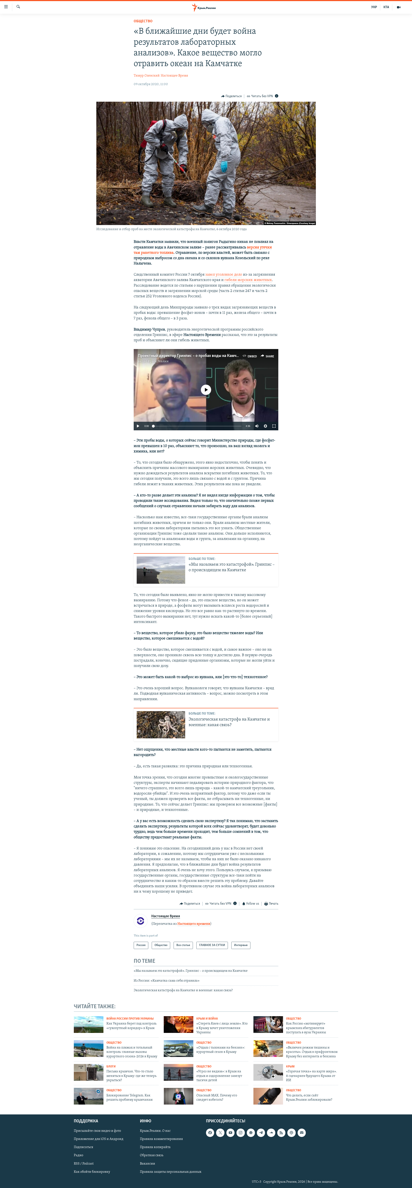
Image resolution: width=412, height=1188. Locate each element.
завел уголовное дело (223, 275)
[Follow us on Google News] (251, 1133)
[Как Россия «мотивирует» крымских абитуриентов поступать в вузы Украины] (268, 1024)
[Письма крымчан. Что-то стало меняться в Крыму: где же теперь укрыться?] (88, 1072)
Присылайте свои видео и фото (97, 1131)
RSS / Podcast (84, 1163)
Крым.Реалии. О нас (155, 1131)
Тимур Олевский (147, 75)
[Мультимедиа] (398, 7)
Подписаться (83, 1147)
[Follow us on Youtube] (230, 1133)
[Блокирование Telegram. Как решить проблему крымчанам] (88, 1096)
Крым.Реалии (158, 361)
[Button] (231, 96)
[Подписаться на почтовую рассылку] (302, 1133)
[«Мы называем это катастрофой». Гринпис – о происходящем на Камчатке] (161, 570)
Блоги (111, 1066)
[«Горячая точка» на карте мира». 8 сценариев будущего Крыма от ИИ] (268, 1072)
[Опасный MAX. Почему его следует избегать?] (178, 1096)
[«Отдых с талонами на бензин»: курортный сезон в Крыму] (178, 1048)
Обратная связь (151, 1155)
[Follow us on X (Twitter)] (220, 1133)
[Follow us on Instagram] (240, 1133)
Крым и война (207, 1018)
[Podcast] (291, 1133)
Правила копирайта (155, 1147)
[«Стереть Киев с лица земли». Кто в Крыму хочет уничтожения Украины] (178, 1024)
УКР (374, 7)
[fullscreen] (274, 426)
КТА (386, 7)
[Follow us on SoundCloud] (271, 1133)
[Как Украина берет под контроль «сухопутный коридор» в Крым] (88, 1024)
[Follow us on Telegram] (261, 1133)
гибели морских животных (248, 280)
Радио (78, 1155)
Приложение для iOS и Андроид (98, 1139)
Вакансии (147, 1163)
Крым (290, 1066)
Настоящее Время (174, 75)
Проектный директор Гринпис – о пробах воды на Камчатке (191, 356)
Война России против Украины (130, 1018)
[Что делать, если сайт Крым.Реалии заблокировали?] (268, 1096)
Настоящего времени (193, 924)
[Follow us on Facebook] (210, 1133)
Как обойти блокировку (92, 1172)
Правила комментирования (161, 1139)
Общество (143, 21)
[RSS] (281, 1133)
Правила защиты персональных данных (170, 1172)
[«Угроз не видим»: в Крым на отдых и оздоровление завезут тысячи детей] (178, 1072)
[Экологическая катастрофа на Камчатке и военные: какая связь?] (161, 724)
